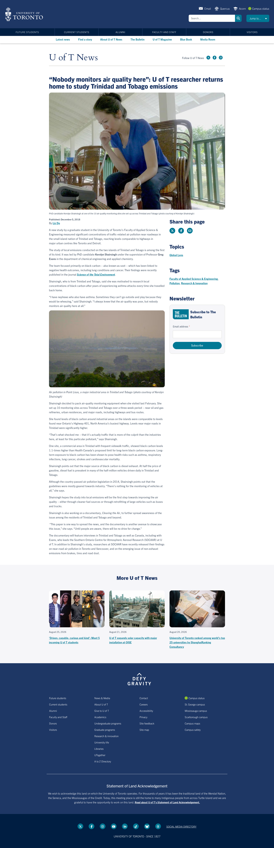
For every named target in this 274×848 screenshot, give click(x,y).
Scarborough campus (196, 717)
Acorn (242, 8)
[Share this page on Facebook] (181, 231)
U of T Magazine (162, 39)
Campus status (260, 8)
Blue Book (186, 39)
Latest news (63, 39)
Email (207, 8)
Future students (27, 32)
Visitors (252, 32)
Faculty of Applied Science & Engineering (194, 278)
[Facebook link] (214, 57)
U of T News (73, 57)
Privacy (143, 717)
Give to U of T (101, 710)
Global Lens (176, 255)
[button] (257, 18)
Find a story (85, 39)
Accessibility (146, 710)
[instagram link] (221, 57)
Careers (144, 704)
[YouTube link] (114, 826)
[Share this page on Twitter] (172, 231)
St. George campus (195, 704)
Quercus (225, 8)
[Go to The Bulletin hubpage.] (181, 314)
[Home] (25, 14)
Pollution (175, 283)
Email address (180, 326)
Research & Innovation (194, 283)
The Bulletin (137, 39)
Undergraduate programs (107, 723)
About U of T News (111, 39)
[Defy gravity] (139, 678)
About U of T (101, 704)
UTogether (99, 755)
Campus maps (192, 723)
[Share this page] (190, 231)
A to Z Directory (102, 761)
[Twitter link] (208, 57)
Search (238, 18)
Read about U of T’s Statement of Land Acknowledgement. (167, 802)
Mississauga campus (196, 710)
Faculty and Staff (164, 32)
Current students (76, 32)
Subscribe (197, 345)
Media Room (207, 39)
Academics (100, 717)
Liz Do (56, 223)
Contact (144, 698)
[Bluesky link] (147, 826)
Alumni (120, 32)
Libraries (99, 748)
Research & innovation (106, 736)
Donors (208, 32)
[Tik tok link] (136, 826)
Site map (144, 729)
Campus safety (193, 729)
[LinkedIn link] (125, 826)
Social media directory (181, 826)
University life (101, 742)
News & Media (102, 698)
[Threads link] (158, 826)
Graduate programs (104, 729)
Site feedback (147, 723)
